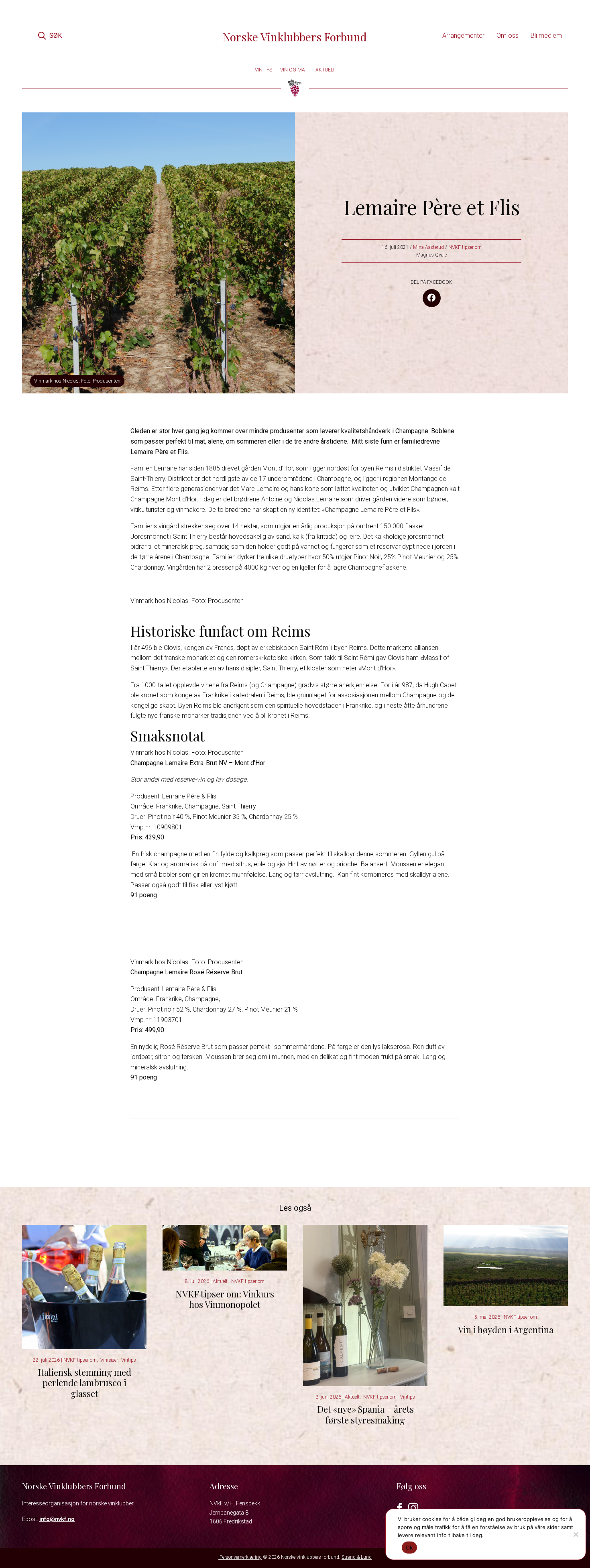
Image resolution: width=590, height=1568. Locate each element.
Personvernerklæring (240, 1557)
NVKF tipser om (465, 247)
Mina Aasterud (428, 247)
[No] (576, 1534)
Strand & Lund (357, 1557)
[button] (49, 35)
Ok (409, 1547)
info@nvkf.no (57, 1519)
